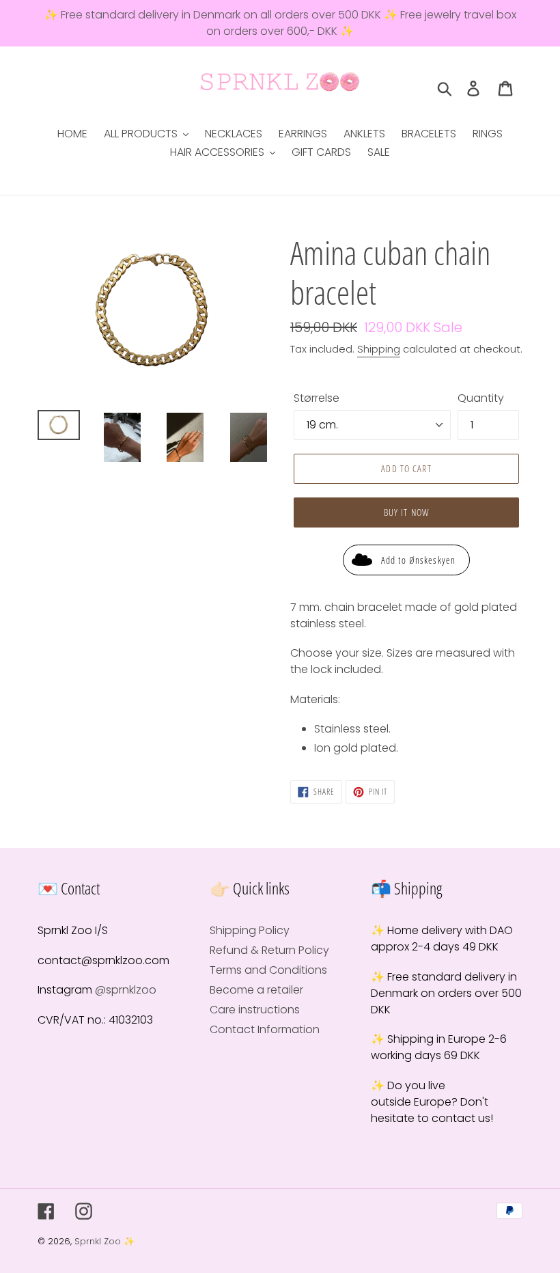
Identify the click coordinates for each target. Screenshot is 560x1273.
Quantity (481, 398)
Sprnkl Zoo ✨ (104, 1241)
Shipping (378, 349)
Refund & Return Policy (269, 950)
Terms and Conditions (268, 970)
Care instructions (255, 1009)
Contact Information (265, 1029)
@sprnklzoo (125, 990)
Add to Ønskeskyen (418, 559)
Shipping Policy (250, 930)
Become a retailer (256, 990)
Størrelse (316, 398)
